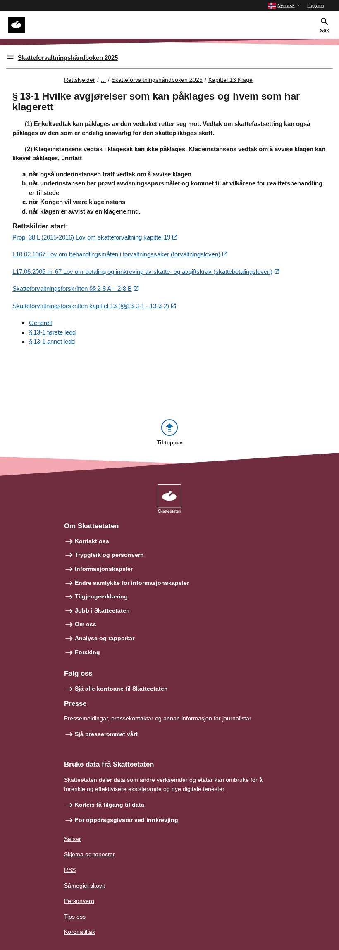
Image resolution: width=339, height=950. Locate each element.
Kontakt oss (92, 541)
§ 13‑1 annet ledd (52, 341)
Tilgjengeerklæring (101, 596)
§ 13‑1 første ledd (52, 332)
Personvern (79, 901)
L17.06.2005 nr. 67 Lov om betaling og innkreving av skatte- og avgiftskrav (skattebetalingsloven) (142, 271)
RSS (70, 870)
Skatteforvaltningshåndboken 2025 (68, 57)
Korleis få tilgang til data (109, 804)
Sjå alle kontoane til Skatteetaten (121, 688)
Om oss (85, 624)
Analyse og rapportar (104, 638)
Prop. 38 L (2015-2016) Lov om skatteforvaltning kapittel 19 (91, 237)
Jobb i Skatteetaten (102, 610)
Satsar (72, 839)
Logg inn (315, 5)
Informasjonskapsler (104, 568)
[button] (284, 5)
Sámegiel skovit (84, 885)
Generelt (40, 322)
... (103, 79)
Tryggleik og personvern (109, 554)
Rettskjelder (79, 79)
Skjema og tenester (89, 854)
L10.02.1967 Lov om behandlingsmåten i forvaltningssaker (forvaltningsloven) (116, 254)
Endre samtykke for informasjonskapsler (132, 583)
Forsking (87, 652)
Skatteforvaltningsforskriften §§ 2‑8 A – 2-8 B (72, 288)
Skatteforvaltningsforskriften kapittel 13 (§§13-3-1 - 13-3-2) (90, 305)
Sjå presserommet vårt (106, 734)
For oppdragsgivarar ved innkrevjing (126, 820)
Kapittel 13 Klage (230, 79)
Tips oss (75, 916)
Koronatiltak (79, 932)
